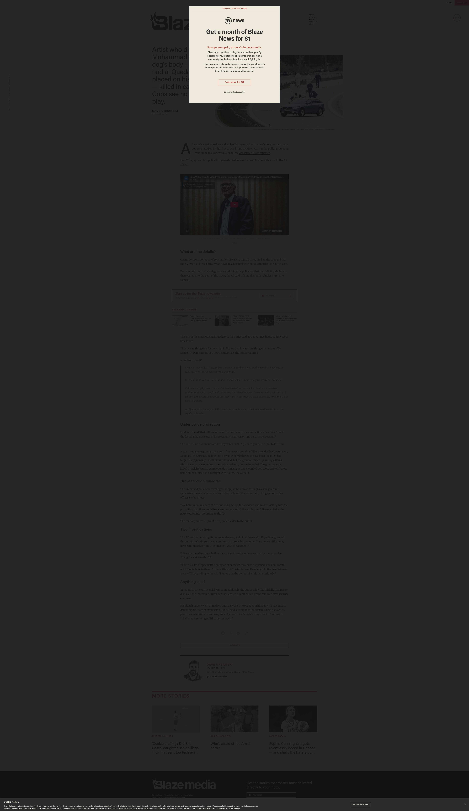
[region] (234, 804)
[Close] (465, 804)
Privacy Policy (234, 808)
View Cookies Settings (360, 804)
